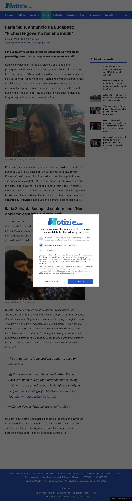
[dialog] (66, 250)
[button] (66, 250)
